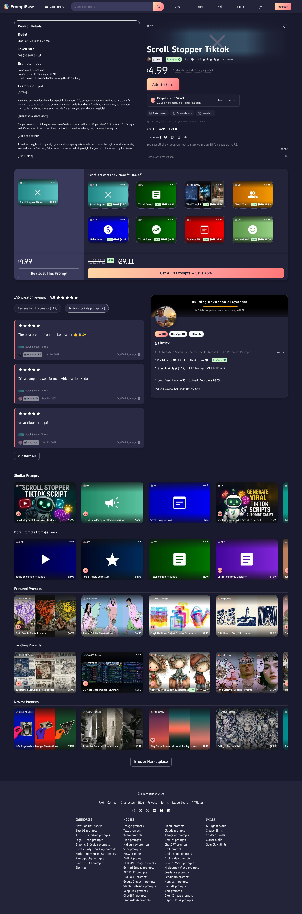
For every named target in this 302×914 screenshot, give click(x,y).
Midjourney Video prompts (182, 868)
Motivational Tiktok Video (243, 239)
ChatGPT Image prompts (139, 863)
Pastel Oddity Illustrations (98, 633)
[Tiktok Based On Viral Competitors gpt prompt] (156, 229)
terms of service (197, 121)
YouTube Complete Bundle (30, 576)
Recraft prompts (175, 886)
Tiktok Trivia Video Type (243, 204)
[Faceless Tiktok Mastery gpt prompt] (204, 229)
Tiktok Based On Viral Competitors (146, 239)
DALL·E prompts (133, 858)
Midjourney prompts (136, 844)
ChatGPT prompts (134, 895)
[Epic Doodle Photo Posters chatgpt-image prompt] (45, 616)
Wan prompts (173, 891)
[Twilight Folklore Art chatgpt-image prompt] (247, 729)
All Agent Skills (216, 826)
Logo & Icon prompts (89, 840)
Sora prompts (132, 849)
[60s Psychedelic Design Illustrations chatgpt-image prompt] (45, 729)
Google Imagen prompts (139, 882)
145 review (227, 59)
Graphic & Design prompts (93, 844)
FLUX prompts (132, 854)
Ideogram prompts (177, 835)
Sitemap (81, 868)
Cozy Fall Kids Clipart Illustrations (169, 689)
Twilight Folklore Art (229, 746)
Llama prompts (174, 826)
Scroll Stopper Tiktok (31, 202)
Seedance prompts (177, 872)
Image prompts (133, 826)
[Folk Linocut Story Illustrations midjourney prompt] (247, 616)
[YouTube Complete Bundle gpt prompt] (45, 559)
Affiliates (197, 802)
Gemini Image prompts (138, 868)
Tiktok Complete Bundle (146, 204)
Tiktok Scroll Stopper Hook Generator (103, 520)
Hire (200, 7)
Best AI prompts (86, 830)
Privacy (152, 802)
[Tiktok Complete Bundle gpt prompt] (156, 194)
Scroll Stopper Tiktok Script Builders (36, 520)
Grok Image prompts (178, 854)
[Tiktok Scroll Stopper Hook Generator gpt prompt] (112, 502)
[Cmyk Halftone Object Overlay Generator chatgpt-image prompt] (179, 616)
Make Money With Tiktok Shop (98, 239)
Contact (112, 802)
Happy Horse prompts (179, 900)
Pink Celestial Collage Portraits (235, 689)
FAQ (101, 802)
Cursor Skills (214, 840)
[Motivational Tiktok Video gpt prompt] (253, 229)
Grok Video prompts (178, 858)
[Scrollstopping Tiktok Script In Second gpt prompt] (247, 502)
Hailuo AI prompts (135, 877)
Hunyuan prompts (176, 882)
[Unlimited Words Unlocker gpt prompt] (247, 559)
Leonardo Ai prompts (137, 900)
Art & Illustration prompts (93, 835)
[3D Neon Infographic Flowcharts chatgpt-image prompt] (112, 672)
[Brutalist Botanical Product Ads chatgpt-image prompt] (112, 729)
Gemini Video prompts (179, 863)
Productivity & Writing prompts (96, 849)
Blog (141, 802)
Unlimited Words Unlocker (232, 576)
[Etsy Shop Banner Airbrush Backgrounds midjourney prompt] (179, 729)
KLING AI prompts (135, 872)
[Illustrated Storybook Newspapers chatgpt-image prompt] (45, 672)
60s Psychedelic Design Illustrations (37, 746)
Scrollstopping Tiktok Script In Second (239, 520)
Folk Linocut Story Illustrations (235, 633)
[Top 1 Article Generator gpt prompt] (112, 559)
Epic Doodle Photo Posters (31, 633)
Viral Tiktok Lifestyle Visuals (194, 204)
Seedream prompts (177, 877)
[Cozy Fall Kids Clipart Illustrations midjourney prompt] (179, 672)
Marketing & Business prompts (96, 854)
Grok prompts (173, 849)
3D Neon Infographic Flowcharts (101, 689)
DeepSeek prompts (135, 891)
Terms (165, 802)
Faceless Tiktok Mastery (194, 239)
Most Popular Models (89, 826)
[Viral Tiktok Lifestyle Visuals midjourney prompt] (204, 194)
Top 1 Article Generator (96, 576)
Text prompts (132, 830)
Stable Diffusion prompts (139, 886)
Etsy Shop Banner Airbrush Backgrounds (173, 746)
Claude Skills (214, 830)
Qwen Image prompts (179, 895)
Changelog (128, 802)
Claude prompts (175, 830)
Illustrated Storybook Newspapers (35, 689)
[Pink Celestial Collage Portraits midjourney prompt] (247, 672)
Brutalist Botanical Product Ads (101, 746)
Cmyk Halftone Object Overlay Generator (173, 633)
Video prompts (132, 835)
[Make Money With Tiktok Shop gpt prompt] (108, 229)
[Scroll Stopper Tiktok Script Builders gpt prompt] (45, 502)
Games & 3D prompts (89, 863)
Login (240, 7)
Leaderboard (180, 802)
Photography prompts (90, 858)
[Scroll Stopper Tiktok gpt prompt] (38, 192)
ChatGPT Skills (215, 835)
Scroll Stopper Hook (161, 520)
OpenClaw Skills (216, 844)
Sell (220, 7)
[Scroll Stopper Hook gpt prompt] (179, 502)
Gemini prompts (175, 840)
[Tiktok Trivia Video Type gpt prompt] (253, 194)
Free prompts (132, 840)
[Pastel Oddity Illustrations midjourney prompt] (112, 616)
